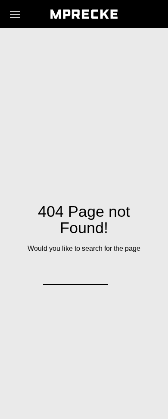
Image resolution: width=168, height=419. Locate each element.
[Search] (96, 273)
